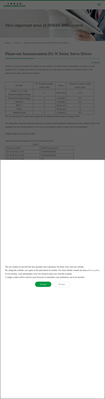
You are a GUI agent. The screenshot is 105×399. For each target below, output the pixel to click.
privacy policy (93, 270)
